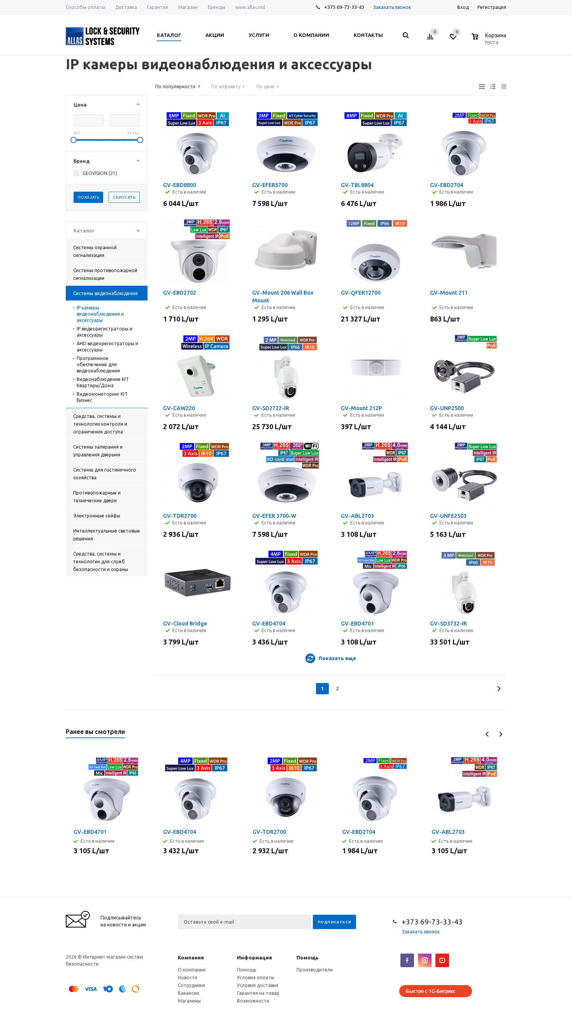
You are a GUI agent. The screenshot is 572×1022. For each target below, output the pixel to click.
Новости (187, 977)
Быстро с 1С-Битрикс (431, 990)
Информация (254, 957)
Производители (315, 969)
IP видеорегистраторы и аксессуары (104, 331)
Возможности (253, 1000)
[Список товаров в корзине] (490, 40)
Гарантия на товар (258, 993)
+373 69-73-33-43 (344, 7)
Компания (191, 957)
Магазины (189, 1000)
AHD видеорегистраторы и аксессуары (107, 346)
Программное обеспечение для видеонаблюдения (98, 364)
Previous (487, 734)
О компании (191, 969)
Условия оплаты (255, 977)
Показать (88, 197)
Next (500, 734)
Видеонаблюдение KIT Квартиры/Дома (103, 382)
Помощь (308, 957)
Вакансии (188, 993)
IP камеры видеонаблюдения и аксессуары (100, 314)
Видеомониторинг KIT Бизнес (102, 397)
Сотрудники (191, 985)
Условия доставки (257, 985)
